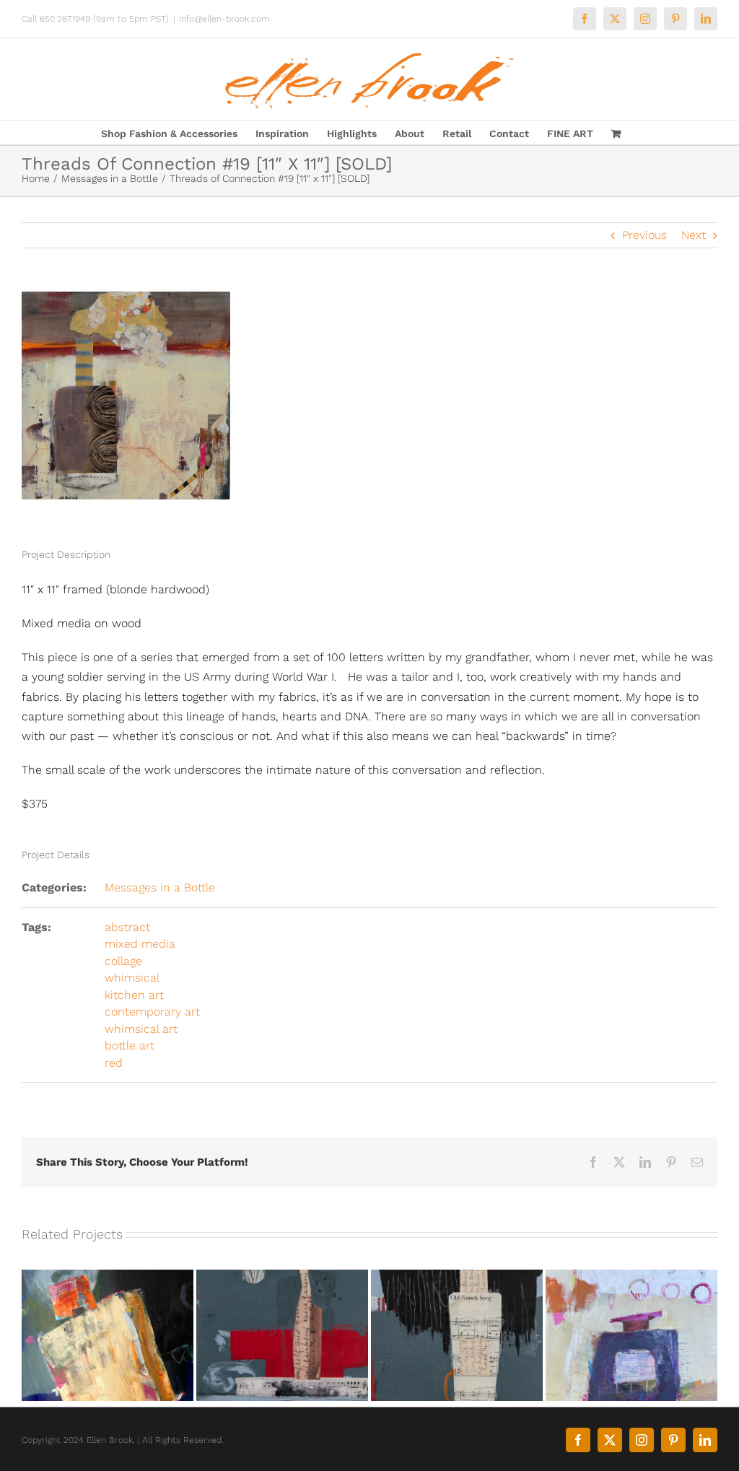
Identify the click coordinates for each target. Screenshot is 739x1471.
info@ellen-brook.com (224, 19)
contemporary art (152, 1011)
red (114, 1063)
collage (123, 961)
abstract (127, 927)
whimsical (132, 978)
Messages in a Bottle (160, 887)
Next (693, 235)
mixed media (140, 944)
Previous (644, 235)
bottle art (129, 1045)
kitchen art (134, 995)
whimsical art (141, 1029)
